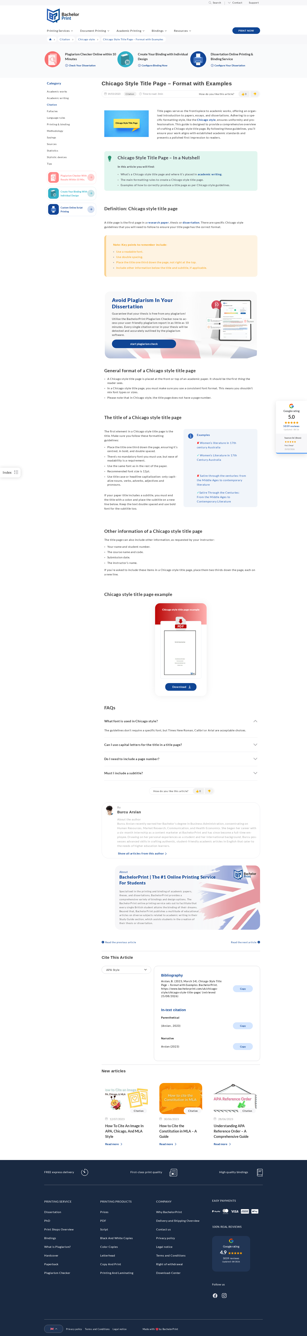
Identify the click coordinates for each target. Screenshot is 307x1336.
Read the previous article (120, 942)
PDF (103, 1220)
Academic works (57, 91)
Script (104, 1229)
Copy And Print (110, 1264)
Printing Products (116, 1201)
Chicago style (206, 119)
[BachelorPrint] (63, 21)
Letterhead (107, 1255)
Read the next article (244, 942)
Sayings (51, 137)
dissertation (191, 222)
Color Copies (109, 1246)
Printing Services (58, 30)
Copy (243, 988)
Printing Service (58, 1201)
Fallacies (52, 111)
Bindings (157, 30)
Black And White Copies (116, 1238)
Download (179, 686)
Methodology (55, 130)
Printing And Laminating (116, 1272)
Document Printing (93, 30)
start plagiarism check (144, 343)
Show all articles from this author (141, 853)
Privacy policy (165, 1238)
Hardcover (51, 1255)
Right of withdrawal (169, 1264)
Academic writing (58, 98)
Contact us (163, 1229)
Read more (112, 1144)
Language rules (56, 117)
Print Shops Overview (59, 1229)
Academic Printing (129, 30)
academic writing (210, 174)
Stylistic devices (57, 157)
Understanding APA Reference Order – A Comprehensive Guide (231, 1131)
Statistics (52, 150)
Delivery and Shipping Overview (178, 1220)
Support (254, 2)
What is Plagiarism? (57, 1246)
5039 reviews (231, 1258)
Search (217, 2)
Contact (237, 2)
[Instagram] (224, 1295)
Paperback (51, 1264)
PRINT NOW (246, 30)
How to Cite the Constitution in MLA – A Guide (178, 1131)
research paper (158, 222)
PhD (47, 1220)
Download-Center (168, 1272)
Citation (52, 104)
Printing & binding (58, 124)
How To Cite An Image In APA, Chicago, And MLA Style (124, 1131)
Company (164, 1201)
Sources (52, 143)
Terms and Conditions (171, 1255)
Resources (181, 30)
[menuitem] (52, 1329)
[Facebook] (215, 1295)
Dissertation (52, 1212)
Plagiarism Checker (57, 1272)
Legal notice (164, 1246)
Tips (49, 163)
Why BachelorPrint (169, 1212)
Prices (104, 1212)
